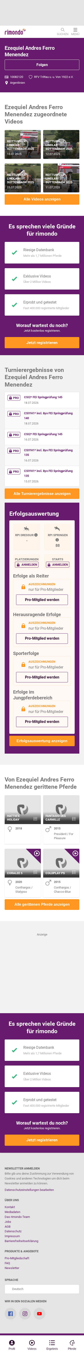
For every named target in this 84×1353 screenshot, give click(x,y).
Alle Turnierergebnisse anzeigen (42, 494)
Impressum (12, 1236)
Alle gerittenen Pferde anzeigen (42, 904)
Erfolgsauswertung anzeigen (42, 741)
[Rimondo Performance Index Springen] (58, 540)
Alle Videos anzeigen (42, 199)
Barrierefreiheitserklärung (21, 1241)
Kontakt (10, 1207)
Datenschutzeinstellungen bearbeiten (29, 1190)
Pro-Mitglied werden (42, 600)
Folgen (42, 65)
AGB (7, 1226)
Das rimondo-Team (17, 1217)
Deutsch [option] (17, 1289)
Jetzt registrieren (42, 342)
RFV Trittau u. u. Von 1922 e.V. (53, 77)
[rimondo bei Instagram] (25, 1314)
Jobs (8, 1221)
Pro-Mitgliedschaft (17, 1258)
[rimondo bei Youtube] (39, 1314)
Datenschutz (13, 1231)
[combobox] (42, 1289)
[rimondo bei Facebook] (10, 1314)
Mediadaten (12, 1212)
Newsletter (12, 1268)
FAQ (7, 1263)
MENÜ (75, 34)
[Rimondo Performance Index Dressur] (36, 535)
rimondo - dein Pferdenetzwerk (15, 31)
